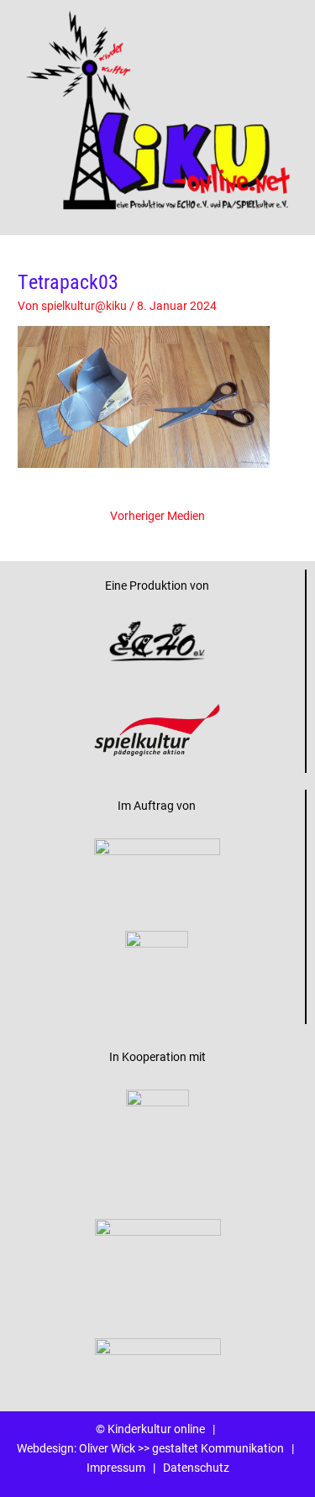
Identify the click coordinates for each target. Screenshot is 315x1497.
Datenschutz (196, 1467)
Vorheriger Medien (157, 515)
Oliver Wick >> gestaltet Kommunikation (181, 1448)
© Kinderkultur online (150, 1429)
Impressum (116, 1467)
